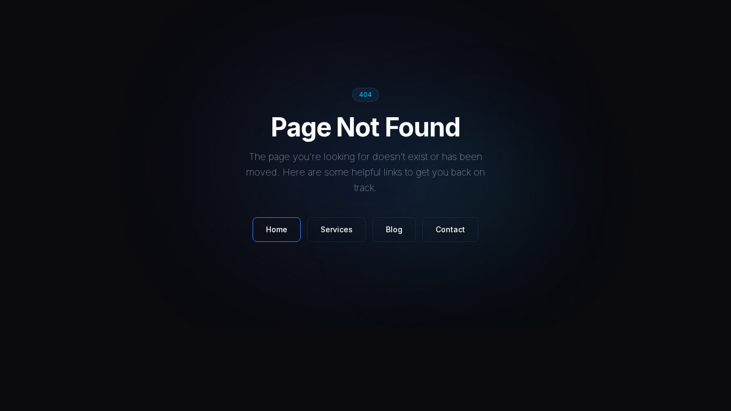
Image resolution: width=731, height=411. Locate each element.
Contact (450, 229)
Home (276, 229)
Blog (394, 229)
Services (337, 229)
